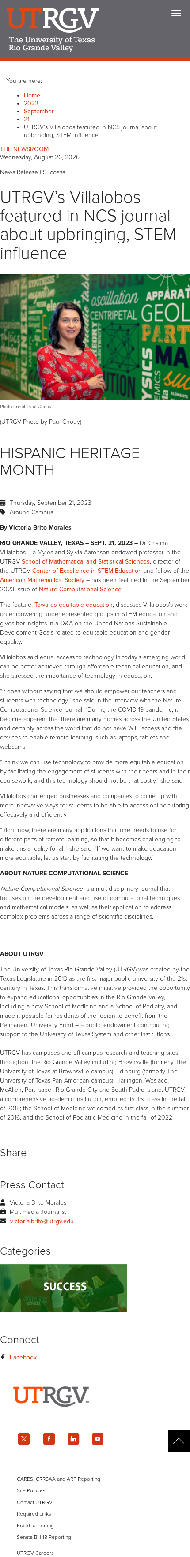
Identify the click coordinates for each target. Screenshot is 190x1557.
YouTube (98, 1439)
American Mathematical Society (42, 580)
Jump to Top (179, 1441)
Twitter (24, 1439)
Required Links (34, 1514)
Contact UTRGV (35, 1502)
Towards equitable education (73, 605)
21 (27, 119)
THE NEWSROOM (24, 149)
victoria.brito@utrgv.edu (42, 1221)
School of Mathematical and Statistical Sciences (86, 561)
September (39, 111)
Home (32, 95)
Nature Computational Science (80, 589)
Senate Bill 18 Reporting (44, 1537)
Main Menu (176, 13)
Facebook (23, 1357)
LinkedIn (73, 1439)
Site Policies (31, 1490)
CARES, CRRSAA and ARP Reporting (58, 1479)
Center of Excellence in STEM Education (87, 571)
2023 (31, 103)
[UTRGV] (95, 1415)
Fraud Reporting (35, 1526)
